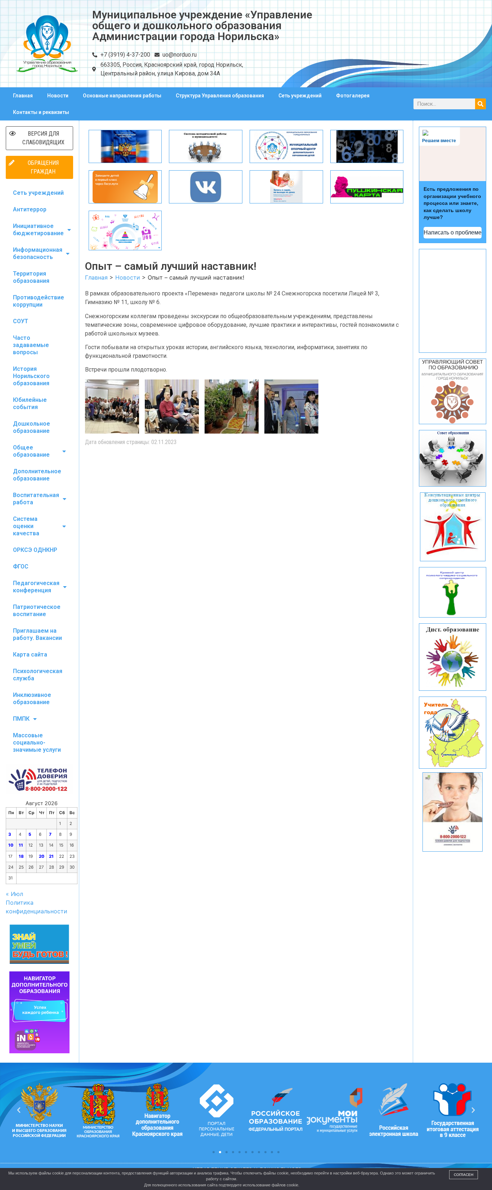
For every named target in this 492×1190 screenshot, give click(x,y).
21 (51, 856)
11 (21, 845)
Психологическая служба (37, 675)
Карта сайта (30, 654)
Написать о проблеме (453, 232)
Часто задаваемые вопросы (31, 345)
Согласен (463, 1175)
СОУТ (20, 321)
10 (10, 845)
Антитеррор (29, 209)
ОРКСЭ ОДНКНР (35, 549)
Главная (23, 95)
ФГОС (20, 566)
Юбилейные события (30, 403)
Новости (57, 95)
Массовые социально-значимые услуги (37, 742)
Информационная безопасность (37, 253)
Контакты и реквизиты (41, 112)
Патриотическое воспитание (37, 610)
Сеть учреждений (300, 95)
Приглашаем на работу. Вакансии (37, 634)
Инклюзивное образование (32, 698)
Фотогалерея (353, 95)
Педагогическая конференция (36, 587)
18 (21, 856)
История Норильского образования (31, 376)
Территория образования (31, 277)
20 (41, 856)
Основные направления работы (122, 95)
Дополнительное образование (37, 475)
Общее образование (31, 451)
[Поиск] (480, 103)
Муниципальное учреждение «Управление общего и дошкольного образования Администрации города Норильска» (202, 25)
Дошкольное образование (31, 427)
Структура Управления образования (220, 95)
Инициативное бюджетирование (38, 230)
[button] (214, 1152)
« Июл (14, 893)
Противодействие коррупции (38, 301)
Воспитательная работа (36, 499)
